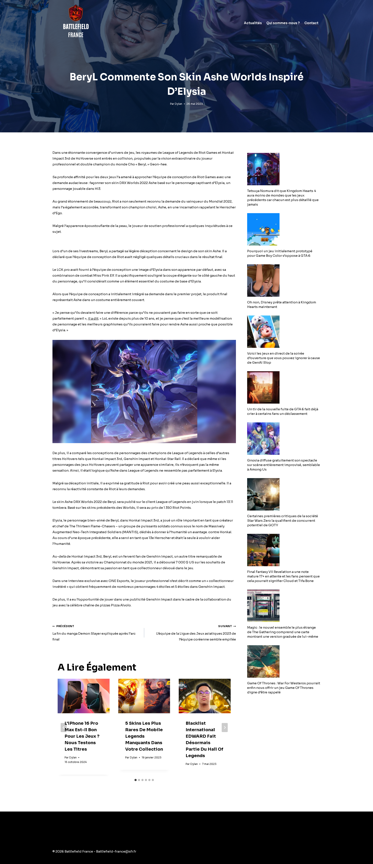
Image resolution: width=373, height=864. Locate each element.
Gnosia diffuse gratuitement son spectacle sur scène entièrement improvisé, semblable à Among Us (283, 464)
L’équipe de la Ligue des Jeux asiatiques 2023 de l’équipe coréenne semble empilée (196, 633)
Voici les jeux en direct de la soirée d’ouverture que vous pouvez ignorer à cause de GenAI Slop (283, 358)
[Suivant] (225, 727)
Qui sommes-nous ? (283, 23)
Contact (311, 23)
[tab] (135, 780)
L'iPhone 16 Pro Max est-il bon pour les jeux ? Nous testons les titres (82, 736)
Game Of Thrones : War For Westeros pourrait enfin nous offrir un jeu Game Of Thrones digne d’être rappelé (283, 687)
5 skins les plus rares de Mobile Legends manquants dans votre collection (144, 736)
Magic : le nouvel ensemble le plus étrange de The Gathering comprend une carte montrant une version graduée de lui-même (282, 632)
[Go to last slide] (64, 727)
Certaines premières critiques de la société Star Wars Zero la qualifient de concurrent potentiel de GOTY (282, 520)
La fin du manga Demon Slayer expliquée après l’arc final (94, 633)
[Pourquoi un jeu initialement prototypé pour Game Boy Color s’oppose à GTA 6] (284, 229)
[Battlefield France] (75, 23)
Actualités (253, 23)
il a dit (93, 318)
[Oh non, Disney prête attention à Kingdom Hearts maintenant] (284, 280)
